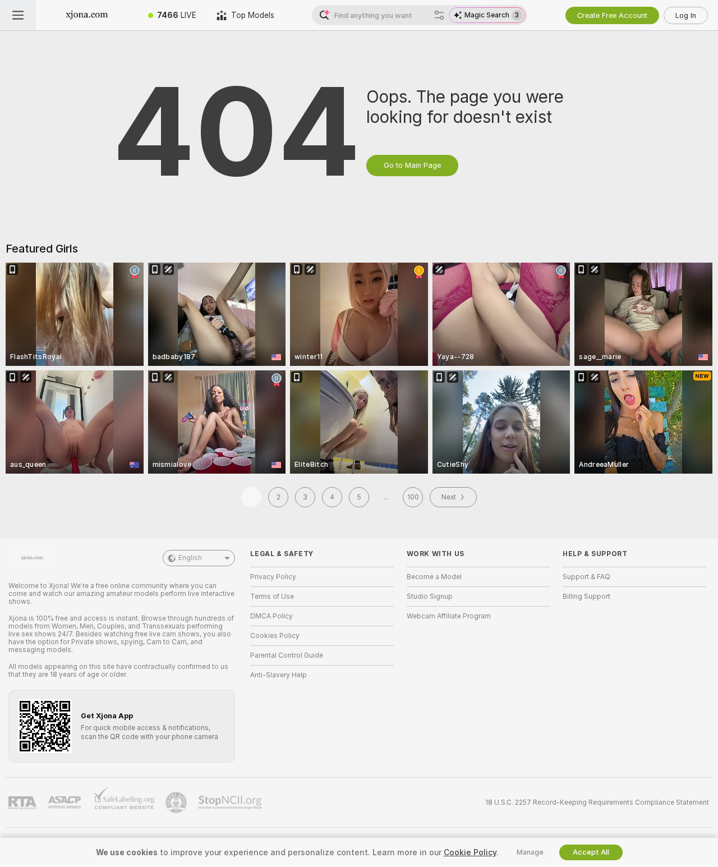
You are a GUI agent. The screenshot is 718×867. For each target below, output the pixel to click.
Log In (685, 15)
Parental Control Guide (286, 655)
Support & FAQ (586, 577)
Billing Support (586, 596)
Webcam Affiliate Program (449, 616)
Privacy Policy (273, 577)
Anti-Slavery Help (278, 675)
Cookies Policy (275, 636)
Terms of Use (272, 596)
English (190, 558)
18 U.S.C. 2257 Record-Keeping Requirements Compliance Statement (597, 802)
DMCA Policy (271, 616)
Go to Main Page (412, 165)
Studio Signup (430, 596)
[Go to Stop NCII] (231, 802)
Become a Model (434, 577)
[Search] (439, 15)
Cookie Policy (470, 852)
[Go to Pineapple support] (177, 802)
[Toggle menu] (18, 15)
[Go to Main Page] (87, 15)
